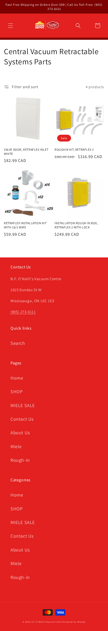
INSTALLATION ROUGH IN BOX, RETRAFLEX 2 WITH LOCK (76, 225)
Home (16, 378)
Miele (16, 446)
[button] (10, 25)
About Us (20, 433)
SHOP (16, 391)
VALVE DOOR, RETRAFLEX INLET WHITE (26, 152)
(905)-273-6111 (23, 311)
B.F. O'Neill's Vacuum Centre (47, 621)
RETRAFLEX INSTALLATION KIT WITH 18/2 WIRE (25, 225)
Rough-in (20, 460)
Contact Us (22, 419)
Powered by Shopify (74, 621)
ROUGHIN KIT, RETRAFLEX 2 (74, 149)
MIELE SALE (22, 405)
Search (17, 343)
